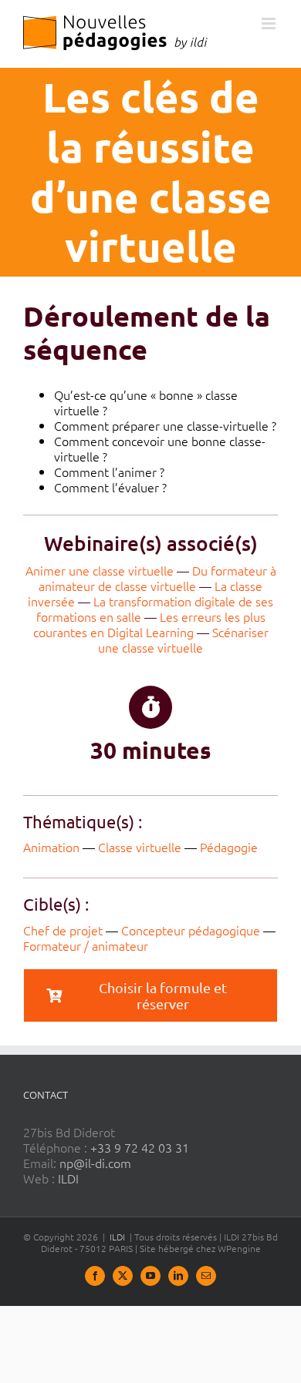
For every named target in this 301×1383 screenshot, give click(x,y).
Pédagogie (229, 846)
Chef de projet (63, 929)
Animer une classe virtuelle (99, 570)
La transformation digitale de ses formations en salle (155, 608)
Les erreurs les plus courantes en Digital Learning (149, 624)
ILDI (68, 1178)
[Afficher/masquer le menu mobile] (270, 23)
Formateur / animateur (85, 945)
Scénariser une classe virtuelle (183, 639)
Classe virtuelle (139, 846)
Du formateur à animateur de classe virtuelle (157, 578)
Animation (51, 846)
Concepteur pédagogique (190, 929)
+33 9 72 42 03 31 (139, 1147)
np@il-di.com (95, 1162)
